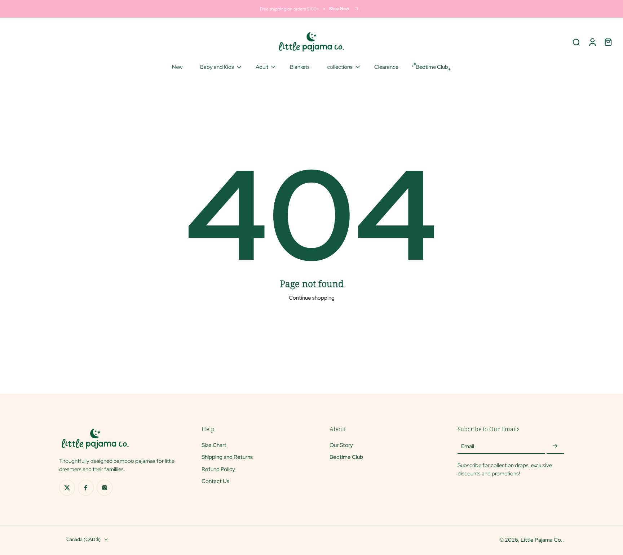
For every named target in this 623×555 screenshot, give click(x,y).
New (177, 67)
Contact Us (215, 481)
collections (340, 67)
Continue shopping (312, 297)
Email (467, 446)
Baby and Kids (217, 67)
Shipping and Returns (227, 457)
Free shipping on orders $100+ (289, 9)
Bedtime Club (346, 457)
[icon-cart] (608, 42)
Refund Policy (218, 469)
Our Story (341, 445)
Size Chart (214, 445)
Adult (262, 67)
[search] (576, 42)
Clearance (386, 67)
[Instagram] (104, 488)
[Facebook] (86, 488)
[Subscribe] (555, 446)
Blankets (300, 67)
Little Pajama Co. (541, 539)
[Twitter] (67, 488)
